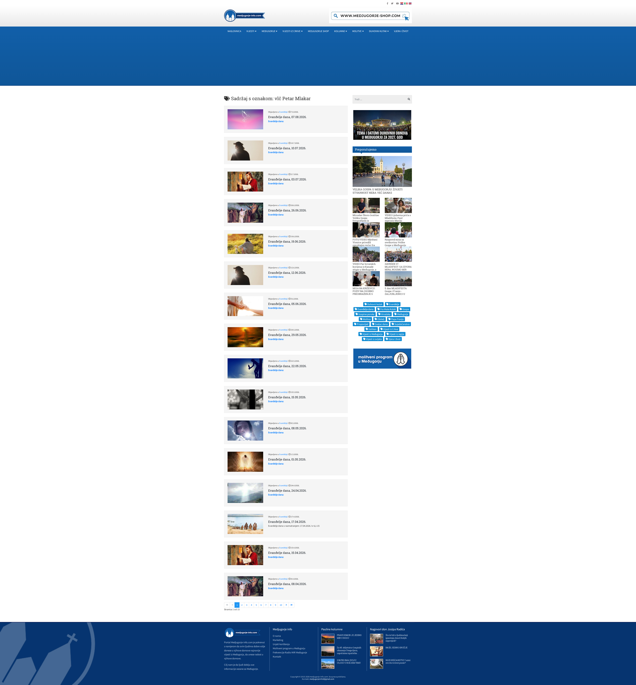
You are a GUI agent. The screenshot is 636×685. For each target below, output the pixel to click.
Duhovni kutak (374, 304)
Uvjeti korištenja (281, 644)
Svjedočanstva (402, 324)
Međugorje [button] (268, 31)
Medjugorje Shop (318, 31)
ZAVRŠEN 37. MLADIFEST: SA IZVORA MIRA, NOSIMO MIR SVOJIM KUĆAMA (398, 268)
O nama (277, 635)
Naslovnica (234, 31)
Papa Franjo (397, 319)
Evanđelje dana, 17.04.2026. (287, 522)
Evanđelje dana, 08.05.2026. (287, 428)
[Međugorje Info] (244, 15)
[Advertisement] (318, 60)
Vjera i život (401, 31)
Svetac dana (381, 324)
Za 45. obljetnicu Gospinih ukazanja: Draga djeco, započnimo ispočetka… (349, 650)
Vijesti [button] (250, 31)
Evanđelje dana (365, 309)
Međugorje (402, 314)
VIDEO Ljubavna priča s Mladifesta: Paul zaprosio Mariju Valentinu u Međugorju (398, 219)
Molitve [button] (357, 31)
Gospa (405, 309)
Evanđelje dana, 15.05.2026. (287, 397)
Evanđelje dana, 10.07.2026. (287, 148)
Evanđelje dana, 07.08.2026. (287, 117)
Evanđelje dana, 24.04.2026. (287, 490)
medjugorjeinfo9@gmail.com (322, 679)
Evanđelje (283, 112)
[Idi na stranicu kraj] (291, 605)
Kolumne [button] (339, 31)
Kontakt (277, 656)
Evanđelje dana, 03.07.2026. (287, 179)
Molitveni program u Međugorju (289, 648)
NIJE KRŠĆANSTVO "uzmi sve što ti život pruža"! (398, 661)
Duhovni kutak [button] (378, 31)
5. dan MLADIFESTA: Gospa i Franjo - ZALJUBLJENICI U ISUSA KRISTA (396, 292)
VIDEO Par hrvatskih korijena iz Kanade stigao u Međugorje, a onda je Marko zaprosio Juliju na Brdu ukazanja (366, 269)
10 (281, 604)
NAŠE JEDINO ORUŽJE (396, 647)
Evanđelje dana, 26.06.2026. (287, 210)
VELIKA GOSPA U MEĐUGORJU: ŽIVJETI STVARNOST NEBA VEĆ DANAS (377, 191)
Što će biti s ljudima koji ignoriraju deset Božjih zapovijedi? (397, 638)
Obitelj (380, 319)
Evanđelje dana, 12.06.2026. (287, 273)
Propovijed (362, 324)
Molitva (367, 319)
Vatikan (372, 329)
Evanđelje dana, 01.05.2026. (287, 459)
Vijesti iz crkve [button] (291, 31)
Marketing (278, 640)
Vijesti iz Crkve (390, 329)
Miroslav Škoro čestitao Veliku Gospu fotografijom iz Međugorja (366, 219)
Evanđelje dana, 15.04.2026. (287, 553)
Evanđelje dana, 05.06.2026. (287, 304)
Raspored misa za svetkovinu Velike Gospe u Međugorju (395, 242)
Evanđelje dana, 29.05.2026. (287, 335)
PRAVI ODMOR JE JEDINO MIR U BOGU (349, 636)
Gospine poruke (366, 314)
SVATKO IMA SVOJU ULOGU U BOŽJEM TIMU (349, 661)
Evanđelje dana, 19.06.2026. (287, 241)
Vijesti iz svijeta (374, 339)
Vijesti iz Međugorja (373, 334)
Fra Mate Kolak (388, 309)
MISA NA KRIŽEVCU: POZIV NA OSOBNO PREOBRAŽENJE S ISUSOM (364, 292)
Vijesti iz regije (396, 334)
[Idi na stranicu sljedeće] (286, 605)
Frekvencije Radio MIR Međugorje (290, 652)
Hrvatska (385, 314)
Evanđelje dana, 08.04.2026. (287, 584)
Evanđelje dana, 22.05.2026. (287, 366)
